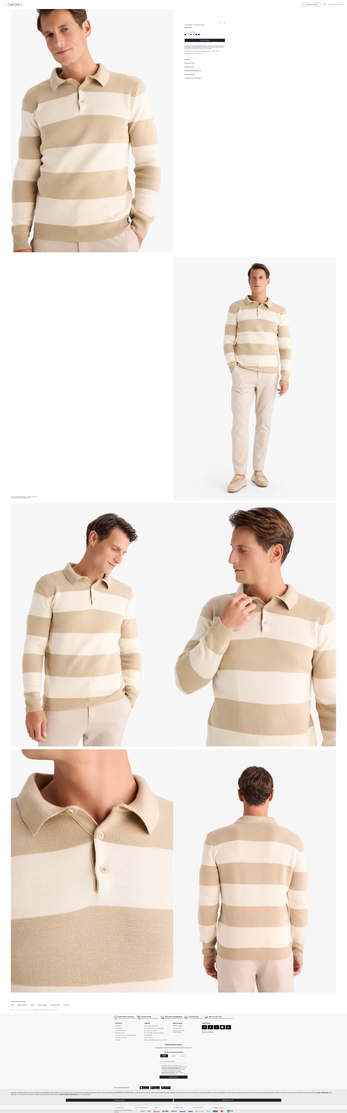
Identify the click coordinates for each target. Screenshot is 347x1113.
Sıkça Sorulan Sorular (151, 1026)
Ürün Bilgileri (189, 67)
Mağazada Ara (189, 63)
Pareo (156, 1107)
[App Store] (144, 1087)
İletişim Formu (177, 1028)
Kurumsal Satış (120, 1033)
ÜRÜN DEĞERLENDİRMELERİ (193, 70)
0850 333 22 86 (177, 1032)
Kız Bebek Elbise (178, 1107)
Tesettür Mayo (119, 1107)
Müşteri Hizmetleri (178, 1030)
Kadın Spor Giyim (198, 1107)
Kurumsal (118, 1026)
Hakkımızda (118, 1028)
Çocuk (183, 1056)
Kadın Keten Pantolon (141, 1107)
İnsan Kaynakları (120, 1030)
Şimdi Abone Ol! (173, 1077)
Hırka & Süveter (22, 1005)
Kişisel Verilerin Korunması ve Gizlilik (155, 1040)
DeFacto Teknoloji (120, 1037)
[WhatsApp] (204, 1027)
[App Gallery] (166, 1087)
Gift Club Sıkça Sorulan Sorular (154, 1033)
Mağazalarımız (177, 1026)
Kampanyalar (148, 1037)
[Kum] (193, 34)
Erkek (173, 1056)
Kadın (164, 1055)
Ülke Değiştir (209, 1032)
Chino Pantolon (55, 1005)
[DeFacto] (15, 4)
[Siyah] (199, 34)
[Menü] (5, 4)
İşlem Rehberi (148, 1035)
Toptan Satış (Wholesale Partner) (125, 1035)
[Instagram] (222, 1027)
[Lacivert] (196, 34)
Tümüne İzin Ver (227, 1100)
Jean (12, 1005)
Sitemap (117, 1040)
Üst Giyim (66, 1005)
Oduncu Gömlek (42, 1005)
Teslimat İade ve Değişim (193, 78)
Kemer (32, 1005)
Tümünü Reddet (119, 1100)
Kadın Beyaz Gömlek (218, 1107)
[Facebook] (210, 1027)
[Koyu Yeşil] (191, 34)
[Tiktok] (228, 1027)
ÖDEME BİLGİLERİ (190, 74)
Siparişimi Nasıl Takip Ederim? (155, 1028)
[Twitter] (216, 1027)
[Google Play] (155, 1087)
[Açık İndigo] (185, 34)
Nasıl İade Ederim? (151, 1030)
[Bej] (188, 34)
